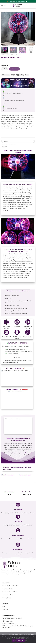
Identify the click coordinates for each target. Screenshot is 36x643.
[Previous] (4, 28)
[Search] (4, 5)
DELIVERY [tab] (4, 146)
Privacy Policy (20, 640)
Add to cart (14, 69)
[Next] (31, 28)
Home (2, 55)
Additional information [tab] (9, 144)
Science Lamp (9, 55)
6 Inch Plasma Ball (9, 491)
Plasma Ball (18, 55)
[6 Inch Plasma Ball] (9, 482)
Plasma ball (28, 453)
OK (13, 640)
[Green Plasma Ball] (27, 482)
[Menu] (2, 5)
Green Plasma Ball (26, 491)
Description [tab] (5, 141)
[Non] (34, 638)
